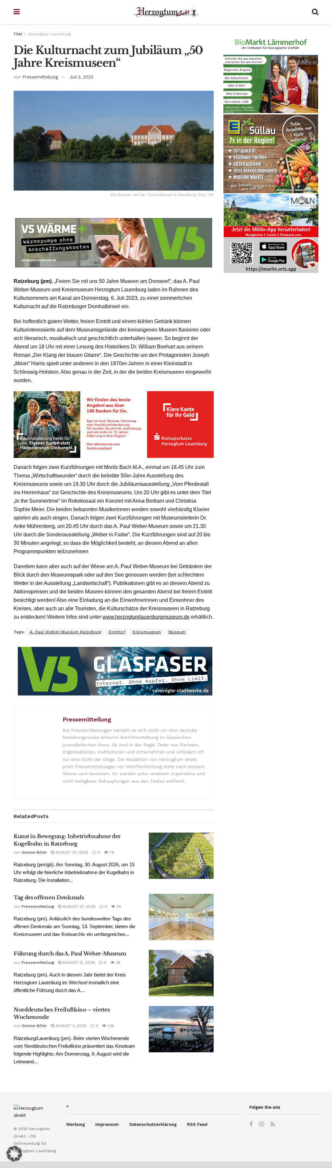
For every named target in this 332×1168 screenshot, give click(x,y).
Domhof (117, 632)
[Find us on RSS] (272, 1124)
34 (117, 962)
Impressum (107, 1124)
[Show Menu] (17, 12)
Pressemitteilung (40, 77)
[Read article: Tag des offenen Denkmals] (181, 917)
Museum (177, 632)
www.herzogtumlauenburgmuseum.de (146, 617)
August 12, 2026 (78, 962)
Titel (18, 34)
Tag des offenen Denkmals (49, 897)
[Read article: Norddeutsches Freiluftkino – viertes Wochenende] (181, 1029)
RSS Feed (197, 1124)
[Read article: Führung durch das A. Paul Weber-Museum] (181, 973)
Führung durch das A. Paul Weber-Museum (70, 953)
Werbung (75, 1124)
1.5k (110, 1025)
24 (118, 906)
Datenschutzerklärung (153, 1124)
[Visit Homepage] (166, 12)
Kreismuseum (147, 632)
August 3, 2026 (70, 1025)
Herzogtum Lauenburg (49, 34)
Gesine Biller (34, 852)
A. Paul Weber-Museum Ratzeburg (65, 632)
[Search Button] (315, 12)
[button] (14, 1153)
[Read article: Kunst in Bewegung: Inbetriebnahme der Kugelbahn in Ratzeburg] (181, 856)
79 (111, 852)
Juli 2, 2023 (81, 77)
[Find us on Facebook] (251, 1124)
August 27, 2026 (71, 852)
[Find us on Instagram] (261, 1124)
